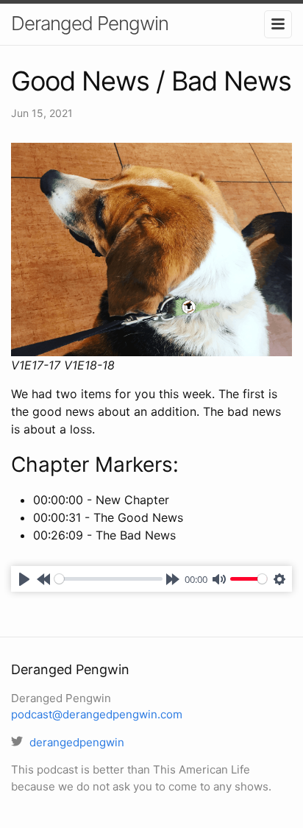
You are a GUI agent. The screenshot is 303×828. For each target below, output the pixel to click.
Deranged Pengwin (89, 23)
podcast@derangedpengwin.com (96, 714)
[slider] (108, 579)
